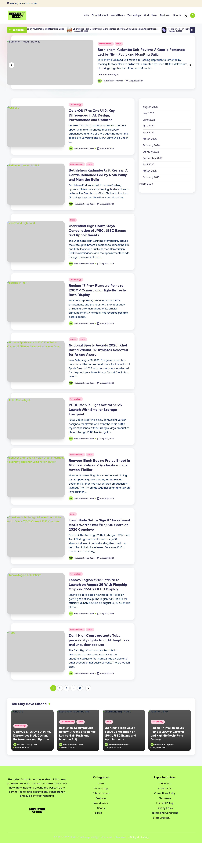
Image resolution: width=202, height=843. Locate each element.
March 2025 (150, 171)
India (118, 44)
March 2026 (150, 139)
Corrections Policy (164, 793)
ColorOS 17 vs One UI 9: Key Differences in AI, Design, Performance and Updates (92, 115)
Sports (73, 339)
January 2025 (145, 183)
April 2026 (148, 132)
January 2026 (151, 151)
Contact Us (164, 788)
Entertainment (105, 44)
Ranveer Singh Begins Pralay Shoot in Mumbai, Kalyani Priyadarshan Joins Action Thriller (99, 465)
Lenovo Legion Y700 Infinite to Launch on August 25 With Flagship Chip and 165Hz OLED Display (98, 584)
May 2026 (148, 126)
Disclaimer (165, 798)
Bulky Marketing (139, 837)
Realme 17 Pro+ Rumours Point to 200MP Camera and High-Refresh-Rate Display (98, 290)
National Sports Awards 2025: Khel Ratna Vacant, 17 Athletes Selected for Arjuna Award (98, 350)
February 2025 (151, 177)
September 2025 (152, 158)
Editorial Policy (164, 803)
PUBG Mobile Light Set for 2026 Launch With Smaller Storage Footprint (95, 409)
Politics (98, 813)
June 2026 (149, 119)
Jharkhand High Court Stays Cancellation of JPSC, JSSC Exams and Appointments (95, 29)
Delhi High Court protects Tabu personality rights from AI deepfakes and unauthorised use (99, 640)
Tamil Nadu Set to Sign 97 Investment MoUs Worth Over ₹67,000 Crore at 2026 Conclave (99, 524)
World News (101, 803)
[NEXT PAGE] (88, 688)
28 (80, 688)
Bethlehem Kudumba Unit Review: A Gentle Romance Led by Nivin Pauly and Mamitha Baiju (98, 175)
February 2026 (151, 145)
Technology (75, 104)
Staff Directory (161, 817)
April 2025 (148, 164)
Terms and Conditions (165, 813)
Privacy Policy (165, 808)
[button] (108, 74)
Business (101, 798)
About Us (165, 783)
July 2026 (148, 113)
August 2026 (150, 107)
